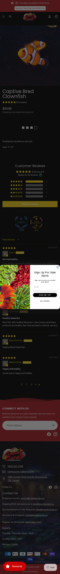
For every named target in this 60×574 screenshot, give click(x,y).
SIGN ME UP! (45, 295)
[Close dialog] (58, 267)
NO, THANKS (45, 301)
